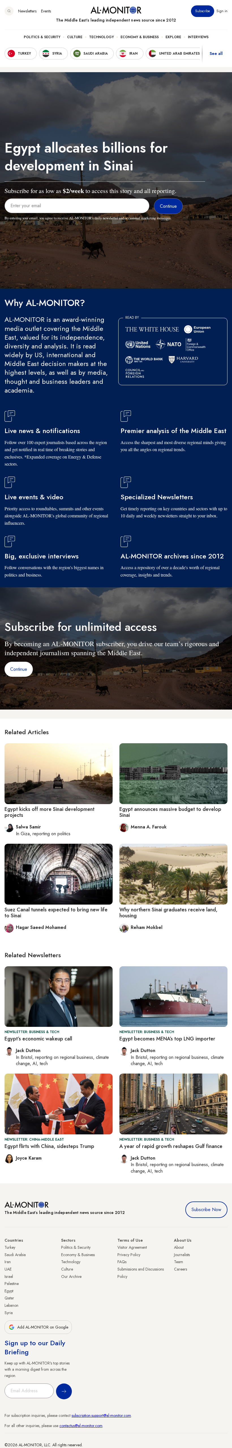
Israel (9, 1276)
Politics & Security (42, 37)
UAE (8, 1269)
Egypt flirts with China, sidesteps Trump (49, 1146)
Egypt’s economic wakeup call (38, 1038)
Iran (8, 1262)
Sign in (221, 11)
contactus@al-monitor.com (80, 1425)
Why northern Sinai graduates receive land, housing (168, 913)
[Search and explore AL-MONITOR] (9, 11)
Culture (74, 37)
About (179, 1247)
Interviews (198, 37)
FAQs (121, 1262)
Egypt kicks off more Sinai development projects (49, 812)
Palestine (12, 1283)
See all (216, 53)
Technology (101, 37)
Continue (18, 669)
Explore (173, 37)
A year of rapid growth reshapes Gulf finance (170, 1146)
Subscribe (202, 11)
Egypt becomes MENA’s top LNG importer (167, 1038)
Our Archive (71, 1276)
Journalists (182, 1255)
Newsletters (27, 11)
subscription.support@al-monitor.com (101, 1415)
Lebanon (11, 1305)
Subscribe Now (206, 1209)
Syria (9, 1313)
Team (178, 1262)
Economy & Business (140, 37)
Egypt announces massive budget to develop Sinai (170, 812)
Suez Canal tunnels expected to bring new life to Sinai (56, 913)
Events (46, 11)
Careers (180, 1269)
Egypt (9, 1291)
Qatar (9, 1298)
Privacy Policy (128, 1255)
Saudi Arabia (15, 1255)
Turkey (10, 1247)
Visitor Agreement (132, 1247)
